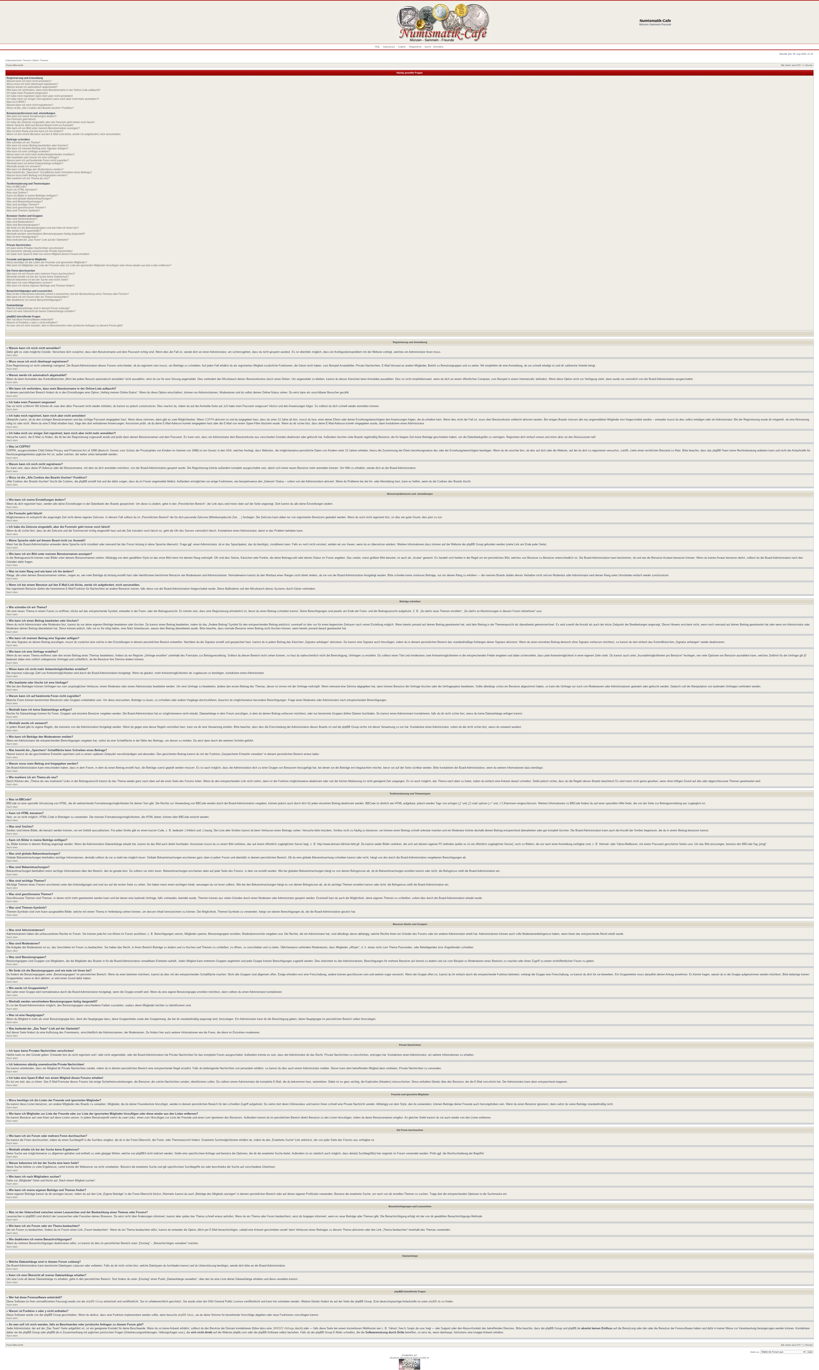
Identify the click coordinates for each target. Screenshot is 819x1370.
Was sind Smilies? (17, 192)
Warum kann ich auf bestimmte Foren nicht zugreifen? (38, 160)
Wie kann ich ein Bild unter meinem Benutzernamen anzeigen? (43, 128)
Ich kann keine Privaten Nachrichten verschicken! (35, 248)
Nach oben (12, 355)
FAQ (377, 46)
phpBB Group (94, 1301)
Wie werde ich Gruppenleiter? (24, 230)
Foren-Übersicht (14, 65)
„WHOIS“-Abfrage (283, 1328)
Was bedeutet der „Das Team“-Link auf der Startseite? (38, 239)
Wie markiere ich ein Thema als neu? (28, 178)
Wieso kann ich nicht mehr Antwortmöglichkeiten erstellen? (41, 154)
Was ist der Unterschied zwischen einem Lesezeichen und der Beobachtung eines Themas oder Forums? (68, 293)
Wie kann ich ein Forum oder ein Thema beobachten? (38, 296)
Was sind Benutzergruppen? (23, 224)
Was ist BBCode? (17, 186)
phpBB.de (434, 1301)
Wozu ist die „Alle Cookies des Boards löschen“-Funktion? (40, 107)
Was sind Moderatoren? (20, 221)
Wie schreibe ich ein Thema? (23, 142)
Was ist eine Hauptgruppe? (22, 236)
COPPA (209, 419)
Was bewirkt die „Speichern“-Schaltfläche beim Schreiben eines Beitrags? (49, 172)
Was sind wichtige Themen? (23, 204)
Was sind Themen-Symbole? (23, 210)
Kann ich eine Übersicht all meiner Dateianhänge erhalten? (41, 311)
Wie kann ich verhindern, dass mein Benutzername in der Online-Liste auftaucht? (53, 90)
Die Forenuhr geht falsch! (21, 119)
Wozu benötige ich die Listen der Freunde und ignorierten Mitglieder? (47, 262)
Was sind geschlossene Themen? (26, 207)
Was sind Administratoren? (22, 218)
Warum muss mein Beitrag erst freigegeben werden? (37, 175)
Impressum (389, 46)
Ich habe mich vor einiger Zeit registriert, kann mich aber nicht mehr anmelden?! (53, 98)
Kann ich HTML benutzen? (22, 189)
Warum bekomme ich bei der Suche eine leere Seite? (37, 279)
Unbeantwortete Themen (18, 60)
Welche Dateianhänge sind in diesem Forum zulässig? (38, 308)
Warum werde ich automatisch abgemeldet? (32, 87)
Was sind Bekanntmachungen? (25, 201)
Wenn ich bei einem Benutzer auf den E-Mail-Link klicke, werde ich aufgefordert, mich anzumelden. (64, 134)
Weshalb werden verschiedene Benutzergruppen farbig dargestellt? (46, 233)
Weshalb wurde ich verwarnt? (24, 166)
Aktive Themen (40, 60)
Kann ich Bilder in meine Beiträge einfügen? (32, 195)
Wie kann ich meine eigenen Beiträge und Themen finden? (41, 285)
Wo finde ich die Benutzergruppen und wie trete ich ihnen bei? (43, 227)
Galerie (402, 46)
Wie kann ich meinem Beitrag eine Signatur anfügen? (37, 148)
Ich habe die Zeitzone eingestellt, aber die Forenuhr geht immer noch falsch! (50, 122)
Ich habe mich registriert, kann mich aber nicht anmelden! (40, 96)
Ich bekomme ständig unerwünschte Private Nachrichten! (40, 251)
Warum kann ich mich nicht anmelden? (29, 81)
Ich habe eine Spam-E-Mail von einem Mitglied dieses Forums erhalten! (48, 254)
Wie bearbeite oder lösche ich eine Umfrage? (33, 157)
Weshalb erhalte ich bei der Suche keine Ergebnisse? (38, 276)
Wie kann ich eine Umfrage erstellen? (28, 151)
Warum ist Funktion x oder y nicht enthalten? (32, 322)
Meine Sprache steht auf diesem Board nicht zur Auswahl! (40, 125)
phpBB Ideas (186, 1314)
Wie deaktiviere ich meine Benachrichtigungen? (34, 299)
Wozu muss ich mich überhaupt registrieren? (32, 84)
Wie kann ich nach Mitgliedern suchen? (29, 282)
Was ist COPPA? (16, 101)
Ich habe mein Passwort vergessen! (27, 93)
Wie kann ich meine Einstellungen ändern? (32, 116)
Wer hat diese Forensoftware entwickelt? (30, 319)
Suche (427, 46)
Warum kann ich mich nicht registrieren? (30, 104)
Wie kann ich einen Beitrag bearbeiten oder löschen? (37, 145)
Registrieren (415, 46)
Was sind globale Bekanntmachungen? (29, 198)
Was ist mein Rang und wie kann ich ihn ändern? (35, 131)
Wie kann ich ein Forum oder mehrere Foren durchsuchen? (41, 273)
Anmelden (438, 46)
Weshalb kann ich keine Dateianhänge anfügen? (35, 163)
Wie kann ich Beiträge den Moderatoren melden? (35, 169)
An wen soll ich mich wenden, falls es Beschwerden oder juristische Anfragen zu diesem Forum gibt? (65, 325)
